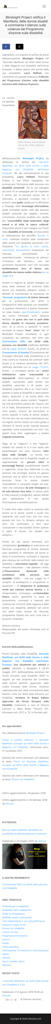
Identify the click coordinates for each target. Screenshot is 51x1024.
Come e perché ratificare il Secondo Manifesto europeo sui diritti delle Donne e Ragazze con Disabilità (25, 743)
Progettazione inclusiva (14, 935)
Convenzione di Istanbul (15, 352)
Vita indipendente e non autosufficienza (23, 921)
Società (6, 957)
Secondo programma (15, 297)
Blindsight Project (33, 158)
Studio (5, 943)
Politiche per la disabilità (15, 906)
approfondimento (31, 312)
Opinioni (6, 965)
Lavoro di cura (10, 932)
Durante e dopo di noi (14, 924)
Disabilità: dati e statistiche (16, 910)
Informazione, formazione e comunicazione (25, 950)
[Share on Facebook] (6, 46)
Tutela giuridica (10, 946)
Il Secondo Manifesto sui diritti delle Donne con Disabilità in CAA (25, 982)
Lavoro (6, 939)
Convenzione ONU (13, 341)
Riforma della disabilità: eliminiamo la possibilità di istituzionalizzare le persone (24, 832)
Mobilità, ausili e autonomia (17, 917)
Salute (5, 954)
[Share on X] (20, 46)
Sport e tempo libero (13, 961)
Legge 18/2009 (18, 348)
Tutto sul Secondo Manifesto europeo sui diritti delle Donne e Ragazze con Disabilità (25, 765)
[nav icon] (44, 6)
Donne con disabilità (23, 779)
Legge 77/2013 (40, 367)
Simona (10, 803)
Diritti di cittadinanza (13, 913)
